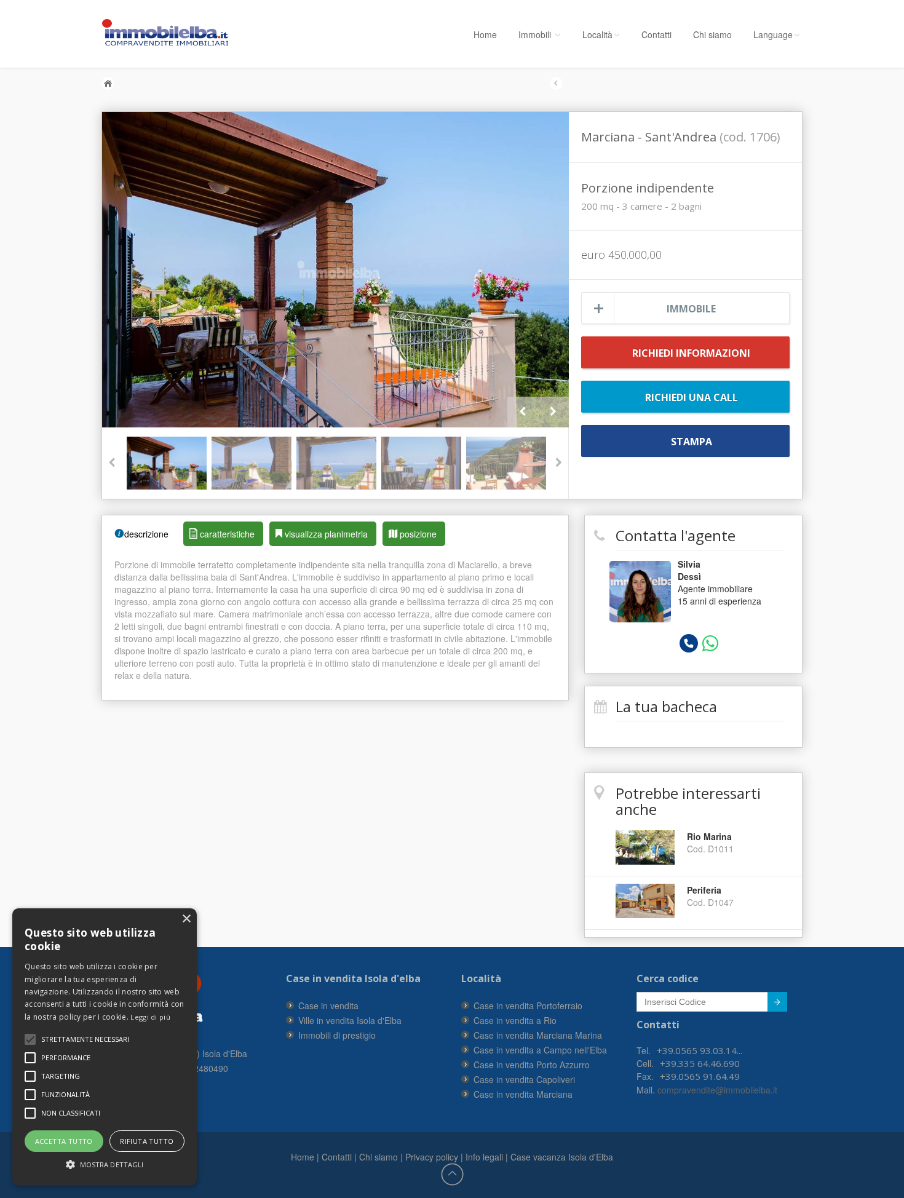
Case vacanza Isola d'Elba (561, 1157)
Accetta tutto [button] (64, 1141)
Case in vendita (328, 1005)
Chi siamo (712, 34)
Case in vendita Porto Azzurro (532, 1064)
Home (485, 34)
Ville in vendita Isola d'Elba (350, 1020)
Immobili (535, 34)
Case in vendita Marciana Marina (538, 1035)
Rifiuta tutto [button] (146, 1141)
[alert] (104, 1047)
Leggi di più (150, 1016)
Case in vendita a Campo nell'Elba (540, 1050)
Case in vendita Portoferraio (528, 1005)
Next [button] (553, 412)
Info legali (484, 1157)
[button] (85, 1039)
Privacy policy (431, 1157)
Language (773, 34)
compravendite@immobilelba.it (716, 1090)
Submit (777, 1002)
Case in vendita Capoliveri (524, 1079)
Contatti (656, 34)
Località (597, 34)
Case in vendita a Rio (515, 1020)
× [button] (186, 919)
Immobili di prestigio (337, 1035)
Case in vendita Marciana (523, 1094)
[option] (335, 269)
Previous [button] (522, 412)
